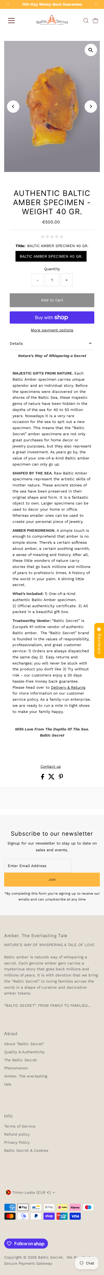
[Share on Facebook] (43, 778)
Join (52, 879)
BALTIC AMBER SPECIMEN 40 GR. (51, 256)
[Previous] (13, 106)
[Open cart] (95, 20)
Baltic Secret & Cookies (26, 1150)
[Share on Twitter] (52, 778)
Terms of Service (19, 1126)
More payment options (52, 330)
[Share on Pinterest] (61, 778)
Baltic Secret (50, 1257)
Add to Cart (52, 300)
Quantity (52, 269)
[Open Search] (85, 20)
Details (16, 343)
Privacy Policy (17, 1142)
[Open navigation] (11, 21)
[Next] (91, 106)
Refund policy (17, 1134)
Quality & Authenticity (24, 1052)
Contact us (50, 767)
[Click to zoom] (91, 50)
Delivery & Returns (68, 687)
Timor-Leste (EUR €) (31, 1192)
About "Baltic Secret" (24, 1044)
